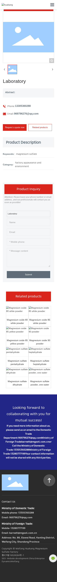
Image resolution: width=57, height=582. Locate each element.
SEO (4, 558)
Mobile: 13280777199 (13, 528)
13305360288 (23, 106)
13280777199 (18, 453)
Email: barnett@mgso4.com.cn (19, 532)
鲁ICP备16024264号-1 (13, 555)
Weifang (15, 561)
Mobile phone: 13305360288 (18, 512)
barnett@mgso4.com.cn (35, 441)
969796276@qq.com (26, 113)
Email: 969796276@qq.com (17, 517)
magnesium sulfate (26, 154)
